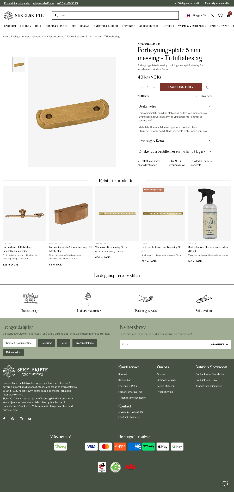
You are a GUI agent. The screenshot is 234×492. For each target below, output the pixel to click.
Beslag (14, 36)
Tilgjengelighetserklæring (132, 397)
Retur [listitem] (64, 342)
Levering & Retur (127, 385)
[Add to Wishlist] (208, 87)
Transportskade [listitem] (85, 342)
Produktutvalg (165, 391)
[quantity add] (154, 87)
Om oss (161, 374)
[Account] (212, 15)
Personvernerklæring (130, 391)
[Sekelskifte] (40, 371)
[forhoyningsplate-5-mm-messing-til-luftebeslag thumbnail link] (18, 64)
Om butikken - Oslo (206, 379)
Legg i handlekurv (181, 87)
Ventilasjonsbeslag (31, 36)
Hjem (6, 36)
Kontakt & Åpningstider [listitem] (19, 342)
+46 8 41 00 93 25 (67, 3)
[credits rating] (130, 467)
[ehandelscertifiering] (115, 467)
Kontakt (122, 374)
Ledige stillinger (165, 385)
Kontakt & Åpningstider (17, 3)
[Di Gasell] (102, 467)
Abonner (218, 344)
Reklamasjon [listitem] (13, 352)
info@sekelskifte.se (43, 3)
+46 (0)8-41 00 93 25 (130, 412)
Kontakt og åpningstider (208, 385)
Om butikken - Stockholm (209, 374)
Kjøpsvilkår (124, 379)
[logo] (24, 15)
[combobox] (118, 15)
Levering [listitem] (47, 342)
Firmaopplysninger (167, 379)
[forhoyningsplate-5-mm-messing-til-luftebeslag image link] (72, 112)
